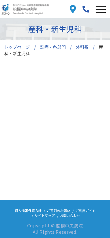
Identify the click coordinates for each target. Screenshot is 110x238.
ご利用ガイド (85, 210)
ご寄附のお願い (58, 210)
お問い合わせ (70, 215)
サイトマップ (45, 215)
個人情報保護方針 (28, 210)
